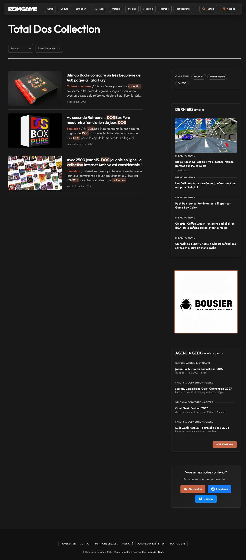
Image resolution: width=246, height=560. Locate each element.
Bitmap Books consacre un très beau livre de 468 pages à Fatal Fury (103, 77)
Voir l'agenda (225, 444)
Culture (64, 9)
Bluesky (208, 499)
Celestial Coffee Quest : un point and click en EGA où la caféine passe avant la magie (204, 226)
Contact (85, 543)
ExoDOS (182, 83)
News (161, 552)
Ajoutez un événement (151, 543)
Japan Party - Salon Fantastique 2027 (199, 369)
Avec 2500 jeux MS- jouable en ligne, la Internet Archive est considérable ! (104, 162)
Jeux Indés (99, 9)
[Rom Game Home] (22, 9)
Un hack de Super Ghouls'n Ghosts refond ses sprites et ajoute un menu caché (205, 246)
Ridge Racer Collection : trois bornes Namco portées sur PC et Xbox (204, 164)
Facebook (222, 489)
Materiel (116, 9)
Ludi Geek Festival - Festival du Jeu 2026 (202, 428)
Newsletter (195, 489)
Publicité (127, 543)
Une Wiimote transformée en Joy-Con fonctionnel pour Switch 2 (205, 185)
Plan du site (177, 543)
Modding (148, 9)
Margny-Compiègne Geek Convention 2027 (203, 389)
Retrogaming (182, 9)
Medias (132, 9)
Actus (50, 9)
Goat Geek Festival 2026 (192, 408)
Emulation (81, 9)
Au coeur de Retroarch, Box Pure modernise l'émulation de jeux (98, 120)
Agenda (152, 552)
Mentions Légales (106, 543)
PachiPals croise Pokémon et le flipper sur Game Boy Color (203, 205)
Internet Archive (217, 76)
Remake (164, 9)
